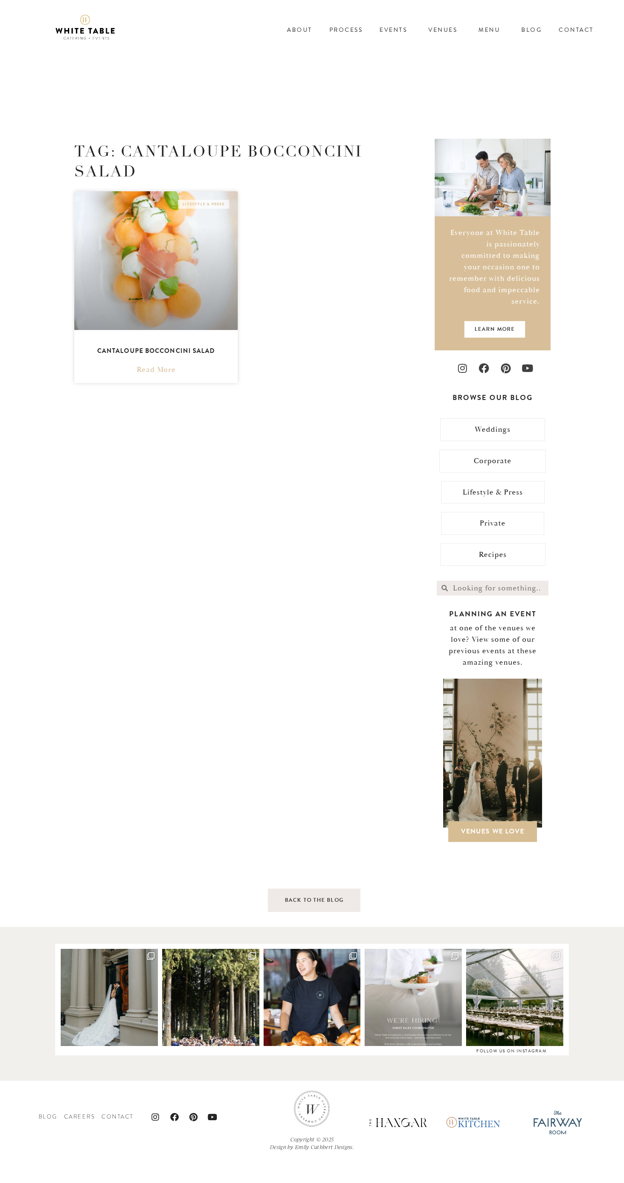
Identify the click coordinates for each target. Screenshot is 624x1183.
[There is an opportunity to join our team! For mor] (413, 997)
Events (393, 29)
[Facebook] (484, 368)
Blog (531, 29)
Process (346, 29)
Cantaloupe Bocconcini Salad (156, 350)
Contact (576, 29)
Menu (489, 29)
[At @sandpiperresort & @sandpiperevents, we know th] (210, 997)
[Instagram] (462, 368)
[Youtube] (527, 368)
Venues (442, 29)
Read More (156, 370)
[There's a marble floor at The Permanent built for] (109, 997)
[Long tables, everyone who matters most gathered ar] (514, 997)
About (299, 29)
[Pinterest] (506, 368)
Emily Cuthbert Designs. (324, 1147)
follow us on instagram (511, 1051)
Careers (80, 1117)
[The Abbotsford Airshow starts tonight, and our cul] (312, 997)
